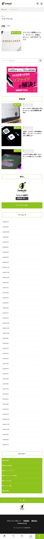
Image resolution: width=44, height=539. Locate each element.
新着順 (3, 26)
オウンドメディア (9, 470)
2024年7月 (6, 242)
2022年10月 (6, 333)
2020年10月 (6, 429)
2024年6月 (6, 247)
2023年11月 (6, 272)
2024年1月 (6, 262)
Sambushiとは (22, 523)
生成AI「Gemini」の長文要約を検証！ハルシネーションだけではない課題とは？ (32, 133)
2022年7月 (6, 348)
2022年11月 (6, 328)
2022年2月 (6, 373)
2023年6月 (6, 292)
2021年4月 (6, 404)
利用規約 (26, 521)
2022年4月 (6, 363)
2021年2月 (6, 409)
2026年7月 (6, 222)
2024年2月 (6, 257)
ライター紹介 (8, 480)
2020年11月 (6, 424)
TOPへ (39, 537)
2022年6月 (6, 353)
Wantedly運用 (17, 32)
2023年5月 (6, 298)
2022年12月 (6, 323)
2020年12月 (6, 419)
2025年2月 (6, 227)
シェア (13, 537)
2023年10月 (6, 277)
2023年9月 (6, 282)
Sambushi (27, 527)
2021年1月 (6, 414)
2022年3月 (6, 368)
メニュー (22, 537)
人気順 (8, 26)
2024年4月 (6, 252)
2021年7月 (6, 389)
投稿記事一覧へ (21, 198)
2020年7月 (6, 444)
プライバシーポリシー (14, 521)
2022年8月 (6, 343)
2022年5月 (6, 358)
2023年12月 (6, 267)
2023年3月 (6, 308)
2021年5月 (6, 399)
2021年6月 (6, 394)
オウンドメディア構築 (10, 475)
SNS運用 (6, 460)
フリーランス (13, 9)
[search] (40, 60)
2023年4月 (6, 303)
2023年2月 (6, 313)
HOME (5, 9)
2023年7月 (6, 287)
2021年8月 (6, 384)
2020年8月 (6, 439)
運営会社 (34, 521)
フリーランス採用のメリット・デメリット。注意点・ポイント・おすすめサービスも (32, 35)
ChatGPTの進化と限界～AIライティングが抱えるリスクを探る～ (32, 156)
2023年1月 (6, 318)
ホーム (4, 537)
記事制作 (18, 104)
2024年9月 (6, 237)
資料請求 (31, 537)
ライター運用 (8, 486)
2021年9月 (6, 379)
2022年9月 (6, 338)
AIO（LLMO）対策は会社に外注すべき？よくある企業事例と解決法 (32, 110)
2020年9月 (6, 434)
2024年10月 (6, 232)
